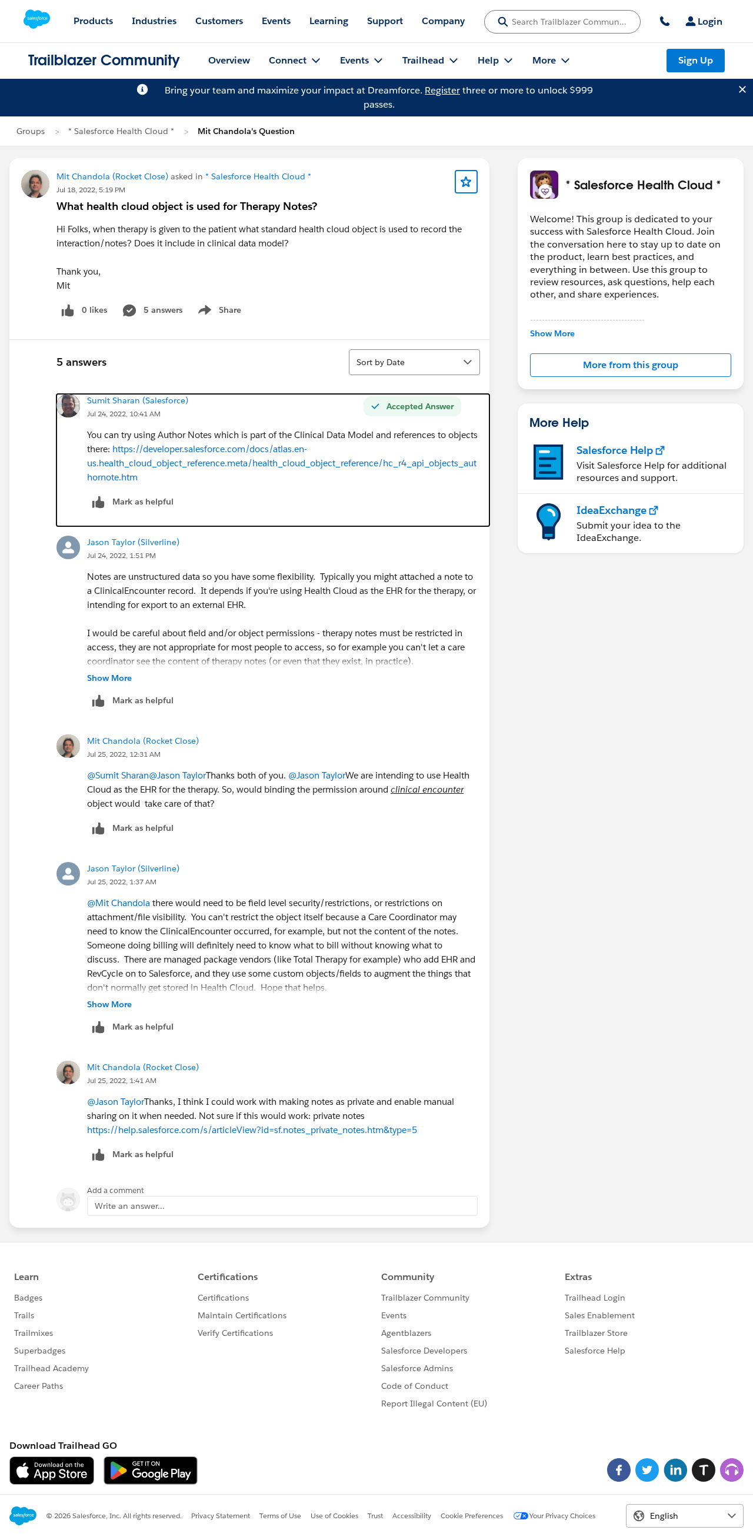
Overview (229, 60)
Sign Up (695, 60)
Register (442, 90)
